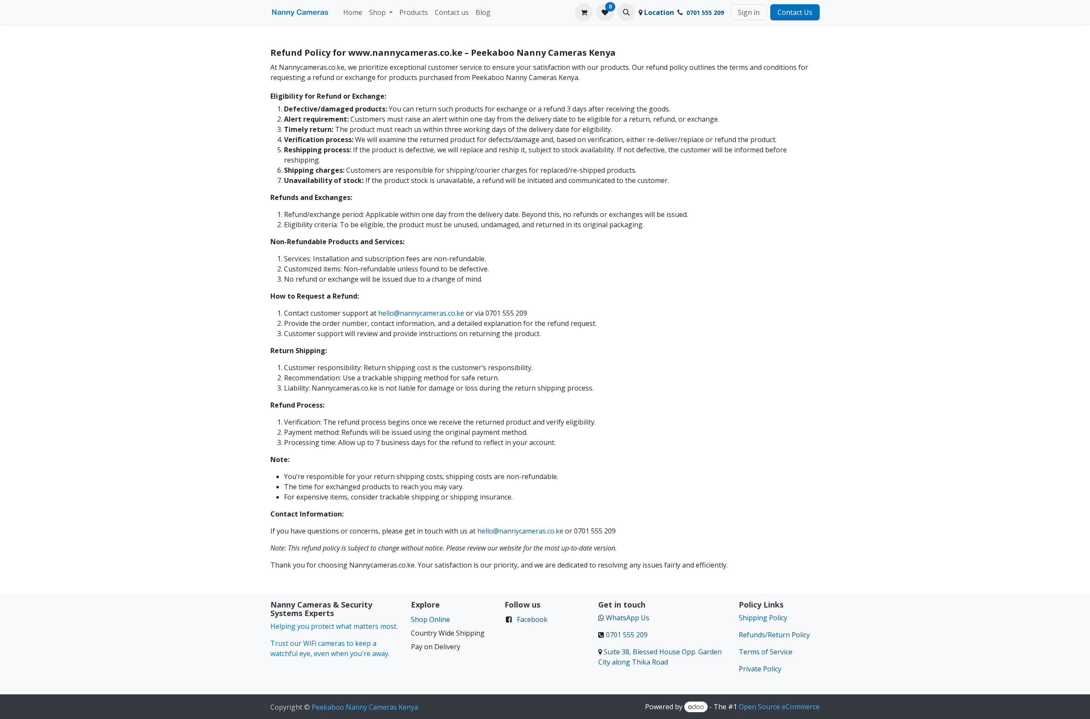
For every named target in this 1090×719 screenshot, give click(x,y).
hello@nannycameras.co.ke (421, 313)
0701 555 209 (627, 634)
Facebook (532, 619)
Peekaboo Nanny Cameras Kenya (365, 707)
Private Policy (760, 668)
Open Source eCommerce (779, 706)
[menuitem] (353, 12)
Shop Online (430, 619)
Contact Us (794, 12)
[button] (626, 12)
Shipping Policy (763, 617)
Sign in (749, 12)
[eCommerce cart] (584, 12)
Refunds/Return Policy (774, 634)
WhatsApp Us (627, 617)
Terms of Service (765, 651)
